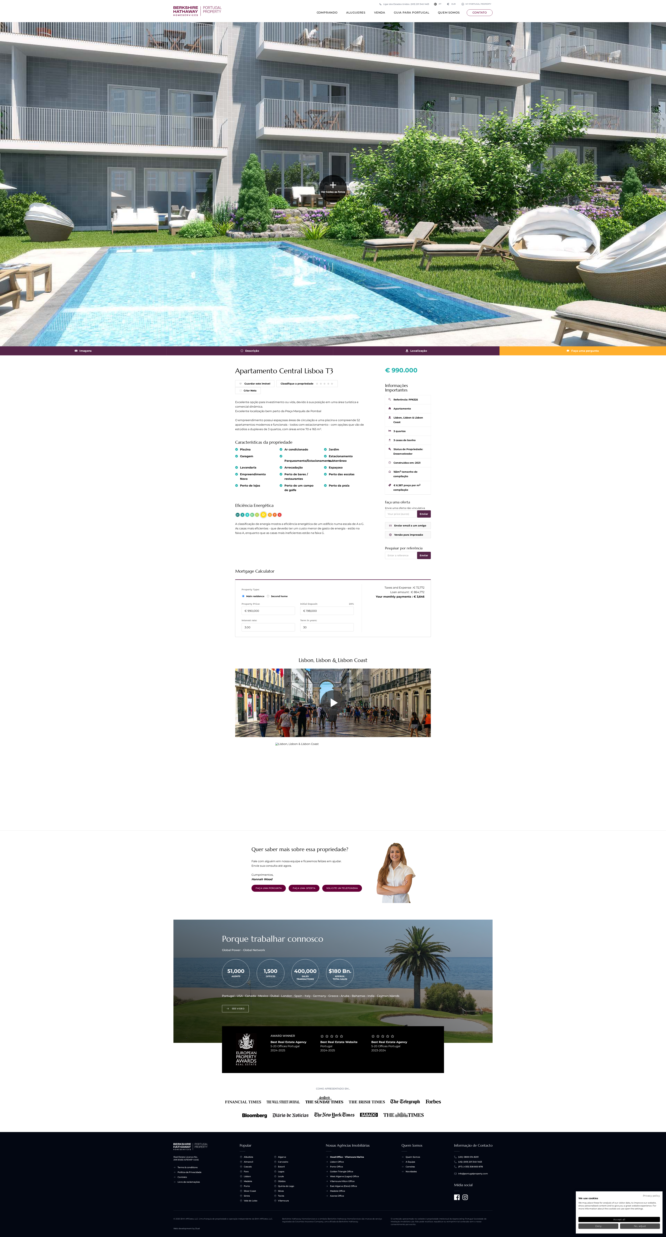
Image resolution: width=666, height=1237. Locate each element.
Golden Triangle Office (341, 1171)
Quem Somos (449, 12)
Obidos (281, 1181)
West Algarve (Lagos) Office (344, 1176)
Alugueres (355, 12)
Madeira (248, 1181)
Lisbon (247, 1176)
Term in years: (308, 620)
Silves (281, 1191)
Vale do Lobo (250, 1200)
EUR (451, 4)
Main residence (256, 596)
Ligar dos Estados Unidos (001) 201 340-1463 (406, 4)
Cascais (248, 1166)
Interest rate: (249, 620)
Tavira (281, 1195)
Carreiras (410, 1166)
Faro (246, 1171)
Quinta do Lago (286, 1186)
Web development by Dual (186, 1228)
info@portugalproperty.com (473, 1173)
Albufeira (248, 1157)
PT (440, 4)
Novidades (411, 1171)
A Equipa (410, 1161)
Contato (479, 12)
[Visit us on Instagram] (465, 1197)
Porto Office (336, 1166)
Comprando (327, 12)
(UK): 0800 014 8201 (468, 1157)
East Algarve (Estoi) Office (343, 1186)
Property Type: (250, 589)
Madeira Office (337, 1191)
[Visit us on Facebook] (457, 1197)
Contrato (182, 1177)
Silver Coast (250, 1191)
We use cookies (588, 1198)
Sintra (247, 1195)
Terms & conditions (188, 1167)
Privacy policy (651, 1195)
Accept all (619, 1219)
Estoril (281, 1166)
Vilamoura (283, 1200)
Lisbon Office (337, 1161)
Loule (281, 1176)
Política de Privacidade (189, 1172)
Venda (379, 12)
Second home (279, 596)
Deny (598, 1226)
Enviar (424, 514)
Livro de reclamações (189, 1182)
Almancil (248, 1161)
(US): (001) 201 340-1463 (470, 1161)
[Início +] (197, 11)
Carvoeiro (283, 1161)
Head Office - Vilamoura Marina (347, 1157)
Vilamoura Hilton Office (342, 1181)
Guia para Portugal (411, 12)
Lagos (281, 1171)
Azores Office (337, 1195)
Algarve (282, 1157)
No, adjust (640, 1226)
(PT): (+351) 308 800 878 (470, 1166)
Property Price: (251, 603)
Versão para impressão (408, 534)
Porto (247, 1186)
